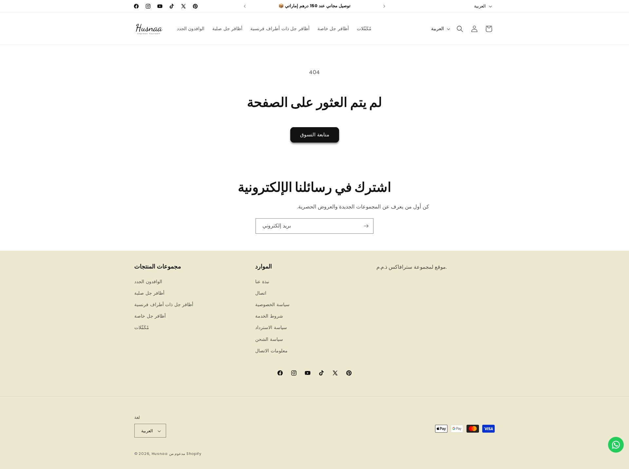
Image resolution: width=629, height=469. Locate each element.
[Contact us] (616, 445)
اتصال (260, 292)
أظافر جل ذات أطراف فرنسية (163, 304)
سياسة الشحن (269, 339)
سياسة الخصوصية (272, 304)
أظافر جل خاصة (150, 316)
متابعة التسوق (314, 134)
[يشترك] (366, 226)
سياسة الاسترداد (271, 327)
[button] (460, 29)
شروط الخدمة (269, 316)
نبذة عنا (262, 281)
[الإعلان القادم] (384, 6)
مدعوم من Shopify (185, 454)
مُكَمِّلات (141, 327)
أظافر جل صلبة (149, 292)
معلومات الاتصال (271, 350)
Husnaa (160, 454)
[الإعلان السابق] (245, 6)
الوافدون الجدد (148, 281)
